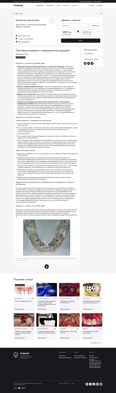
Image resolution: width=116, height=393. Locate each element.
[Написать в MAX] (97, 384)
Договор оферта (93, 357)
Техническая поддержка (85, 1)
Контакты (75, 5)
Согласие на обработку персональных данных (95, 363)
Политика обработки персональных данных (95, 366)
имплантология (20, 57)
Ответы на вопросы (79, 355)
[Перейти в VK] (88, 63)
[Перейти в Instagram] (85, 63)
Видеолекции (50, 5)
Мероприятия (40, 5)
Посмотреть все (95, 343)
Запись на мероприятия (65, 357)
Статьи (58, 5)
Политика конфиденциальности (95, 360)
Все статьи (19, 13)
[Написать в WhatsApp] (100, 384)
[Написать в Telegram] (92, 63)
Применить (95, 25)
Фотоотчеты (66, 5)
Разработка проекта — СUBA (66, 383)
